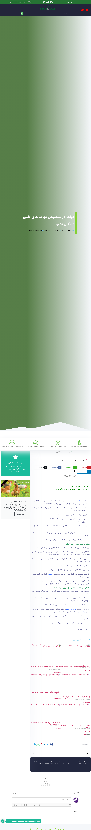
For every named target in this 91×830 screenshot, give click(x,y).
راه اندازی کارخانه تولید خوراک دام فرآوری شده (46, 667)
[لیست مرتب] (24, 805)
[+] (39, 805)
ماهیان (77, 544)
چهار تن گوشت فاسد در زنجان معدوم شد (75, 666)
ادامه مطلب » (86, 671)
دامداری (50, 574)
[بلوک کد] (31, 805)
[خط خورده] (22, 805)
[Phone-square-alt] (44, 2)
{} (36, 805)
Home (87, 460)
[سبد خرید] (86, 10)
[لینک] (34, 805)
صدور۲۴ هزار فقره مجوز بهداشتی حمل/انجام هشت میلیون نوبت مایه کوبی (75, 697)
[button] (5, 10)
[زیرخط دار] (19, 805)
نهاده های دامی (71, 609)
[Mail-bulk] (51, 2)
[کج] (17, 805)
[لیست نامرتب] (27, 805)
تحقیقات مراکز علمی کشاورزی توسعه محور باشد (46, 693)
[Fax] (47, 2)
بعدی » (84, 734)
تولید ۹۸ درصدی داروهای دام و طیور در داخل (75, 726)
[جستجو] (22, 13)
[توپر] (14, 805)
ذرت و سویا (81, 611)
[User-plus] (82, 10)
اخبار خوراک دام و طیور (35, 230)
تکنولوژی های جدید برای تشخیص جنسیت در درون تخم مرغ (46, 723)
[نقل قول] (29, 805)
